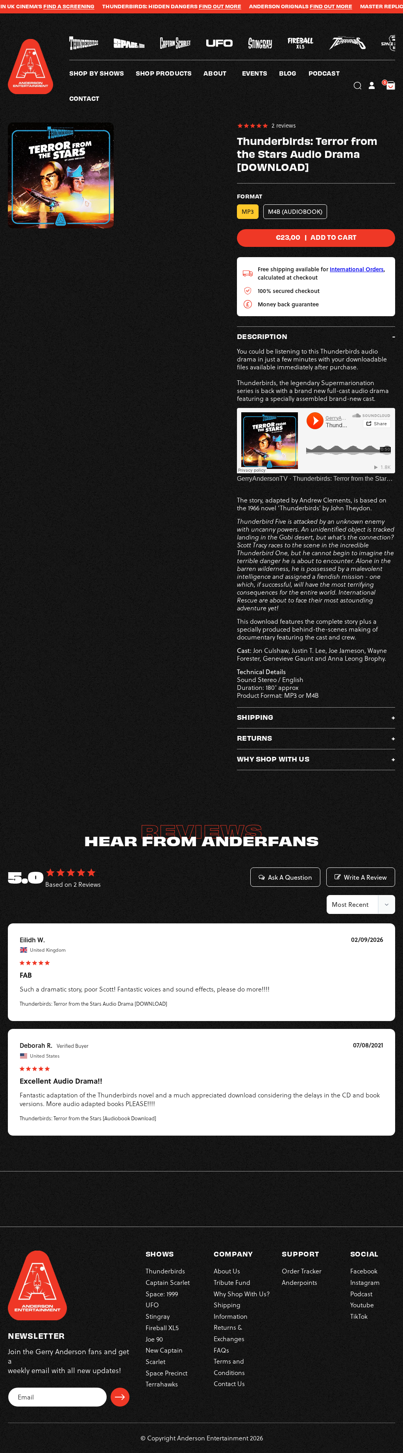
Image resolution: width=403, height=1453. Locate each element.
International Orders (357, 269)
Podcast (361, 1294)
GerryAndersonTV (262, 478)
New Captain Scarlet (164, 1356)
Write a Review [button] (365, 877)
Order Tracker (302, 1271)
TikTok (359, 1316)
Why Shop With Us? (242, 1294)
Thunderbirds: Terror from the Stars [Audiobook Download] (88, 1118)
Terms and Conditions (229, 1367)
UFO (152, 1305)
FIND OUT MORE (193, 6)
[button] (222, 72)
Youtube (362, 1305)
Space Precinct (166, 1373)
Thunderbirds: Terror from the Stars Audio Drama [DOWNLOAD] (93, 1003)
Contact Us (229, 1383)
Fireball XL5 (162, 1327)
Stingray (158, 1316)
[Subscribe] (120, 1397)
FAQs (221, 1350)
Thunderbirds (165, 1271)
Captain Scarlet (168, 1282)
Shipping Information (231, 1310)
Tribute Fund (232, 1282)
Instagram (365, 1282)
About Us (227, 1271)
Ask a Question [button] (290, 877)
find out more (304, 6)
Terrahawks (162, 1384)
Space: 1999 (162, 1294)
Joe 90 (154, 1339)
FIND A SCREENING (41, 6)
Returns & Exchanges (229, 1333)
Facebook (363, 1271)
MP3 (248, 212)
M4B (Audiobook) (295, 212)
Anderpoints (299, 1282)
